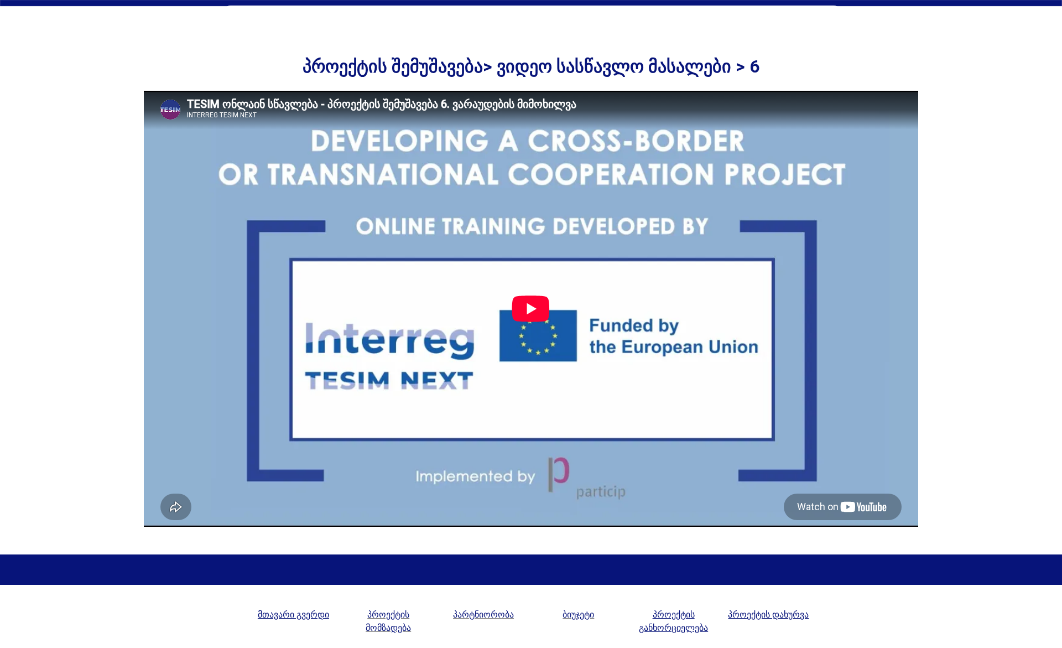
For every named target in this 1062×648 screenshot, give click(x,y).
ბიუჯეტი (578, 614)
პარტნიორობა (483, 614)
